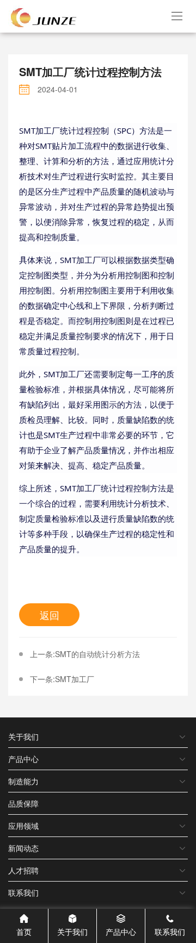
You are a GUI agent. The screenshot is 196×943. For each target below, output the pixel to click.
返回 (49, 615)
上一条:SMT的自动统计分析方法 (85, 653)
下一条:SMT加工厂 (62, 678)
